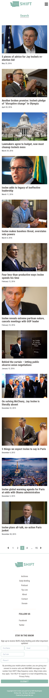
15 (36, 548)
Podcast (24, 585)
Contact (24, 598)
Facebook (23, 620)
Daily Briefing (24, 580)
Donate (24, 603)
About (24, 594)
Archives (24, 576)
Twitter (21, 625)
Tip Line (24, 589)
